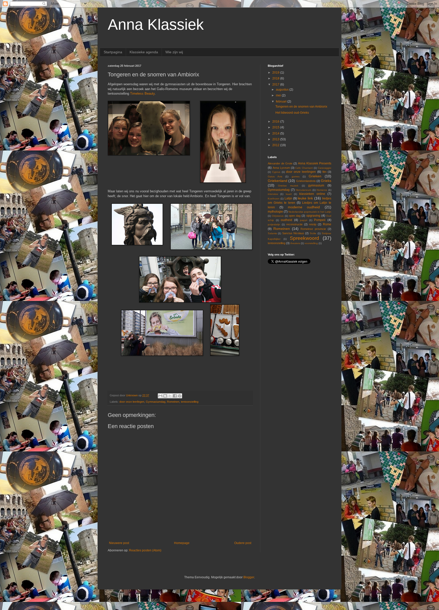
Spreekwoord (304, 238)
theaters (295, 243)
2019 (276, 72)
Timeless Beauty (142, 93)
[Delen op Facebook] (174, 395)
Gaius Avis (275, 176)
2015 (276, 127)
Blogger (248, 577)
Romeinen (173, 401)
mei (279, 95)
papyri (303, 220)
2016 (276, 121)
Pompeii (319, 220)
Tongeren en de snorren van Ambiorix (301, 106)
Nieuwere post (119, 543)
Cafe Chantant (304, 167)
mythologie (275, 211)
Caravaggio (324, 167)
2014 (276, 133)
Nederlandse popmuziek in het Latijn (309, 211)
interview (273, 194)
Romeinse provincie (313, 228)
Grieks (326, 181)
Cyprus (276, 172)
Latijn (288, 198)
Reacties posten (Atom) (145, 550)
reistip (312, 224)
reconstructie (294, 224)
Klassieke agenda (144, 52)
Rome (327, 224)
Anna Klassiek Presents (314, 163)
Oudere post (242, 543)
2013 (276, 139)
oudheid (286, 220)
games (296, 176)
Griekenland (277, 181)
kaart (289, 194)
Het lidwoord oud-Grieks (292, 112)
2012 (276, 145)
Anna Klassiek (156, 24)
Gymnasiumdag (155, 401)
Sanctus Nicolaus (293, 233)
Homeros (322, 190)
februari (281, 101)
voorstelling (311, 243)
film (324, 171)
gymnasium (316, 185)
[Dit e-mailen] (160, 395)
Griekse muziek (288, 185)
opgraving (313, 215)
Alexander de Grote (280, 163)
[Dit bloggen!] (165, 395)
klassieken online (312, 194)
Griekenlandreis (306, 180)
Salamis (272, 233)
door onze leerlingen (131, 401)
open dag (295, 215)
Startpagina (113, 52)
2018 (276, 78)
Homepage (182, 543)
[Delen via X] (170, 395)
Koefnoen (273, 198)
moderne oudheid (304, 207)
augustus (282, 89)
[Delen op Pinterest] (179, 395)
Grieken (315, 176)
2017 (276, 84)
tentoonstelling (189, 401)
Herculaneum (303, 190)
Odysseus (278, 215)
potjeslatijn (274, 224)
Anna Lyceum (281, 167)
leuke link (305, 198)
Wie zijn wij (174, 52)
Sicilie (313, 233)
